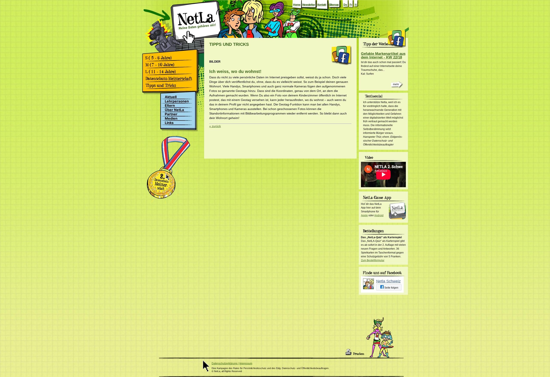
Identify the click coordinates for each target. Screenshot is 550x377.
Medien (171, 118)
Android (378, 215)
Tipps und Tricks (170, 85)
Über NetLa (174, 110)
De (345, 4)
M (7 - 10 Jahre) (170, 64)
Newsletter (308, 4)
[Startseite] (196, 31)
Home (296, 4)
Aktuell (171, 97)
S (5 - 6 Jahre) (170, 57)
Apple (364, 215)
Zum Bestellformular (372, 260)
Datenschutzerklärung (225, 363)
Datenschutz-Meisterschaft (170, 78)
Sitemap (334, 4)
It (356, 4)
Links (169, 123)
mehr (396, 84)
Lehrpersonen (177, 101)
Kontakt (321, 4)
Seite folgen (391, 287)
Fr (351, 4)
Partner (171, 114)
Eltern (170, 106)
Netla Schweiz (388, 281)
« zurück (215, 126)
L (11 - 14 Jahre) (170, 71)
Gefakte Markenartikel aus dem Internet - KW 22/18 (383, 55)
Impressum (245, 363)
